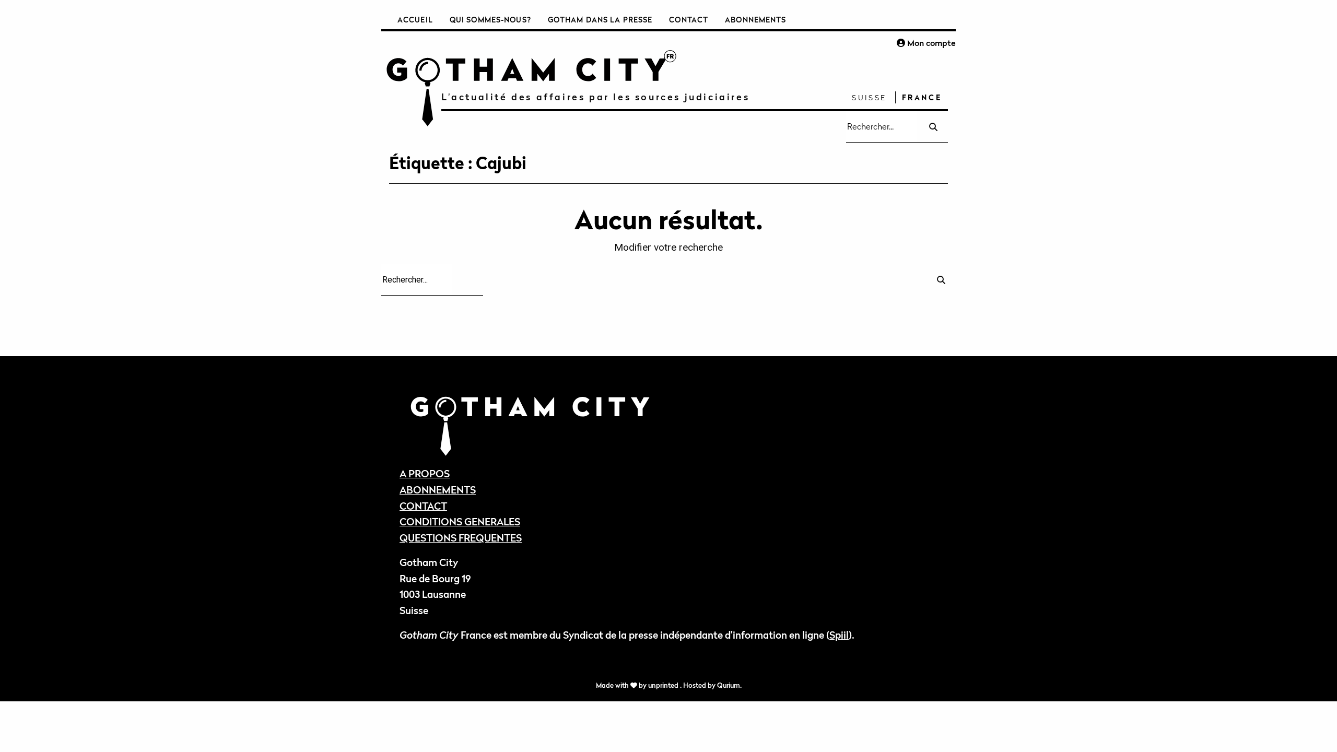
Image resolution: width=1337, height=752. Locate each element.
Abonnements (755, 19)
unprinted (664, 685)
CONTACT (423, 506)
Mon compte (930, 43)
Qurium (728, 685)
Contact (688, 19)
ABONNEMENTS (438, 490)
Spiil (839, 635)
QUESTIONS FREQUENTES (461, 538)
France (922, 97)
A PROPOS (425, 473)
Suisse (869, 97)
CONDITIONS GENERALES (460, 521)
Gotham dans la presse (600, 19)
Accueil (415, 19)
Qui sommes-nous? (490, 19)
